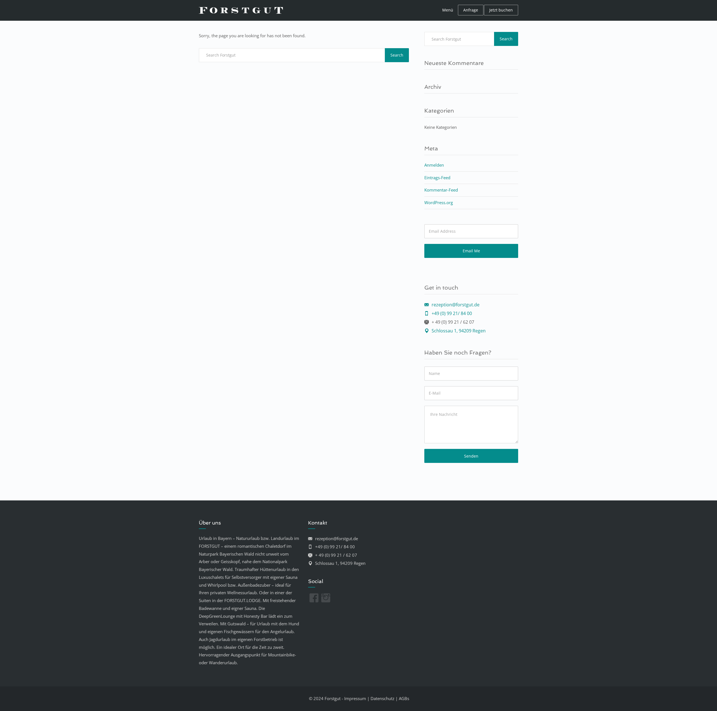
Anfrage (470, 10)
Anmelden (434, 165)
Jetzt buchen (501, 10)
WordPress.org (438, 202)
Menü (447, 10)
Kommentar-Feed (441, 190)
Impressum (355, 698)
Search (396, 55)
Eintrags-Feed (437, 177)
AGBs (404, 698)
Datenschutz (382, 698)
